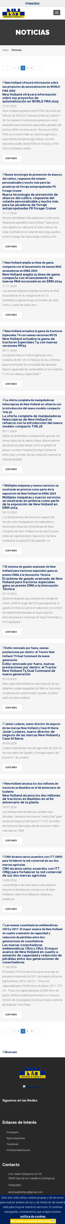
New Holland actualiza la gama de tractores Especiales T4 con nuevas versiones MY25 (29, 342)
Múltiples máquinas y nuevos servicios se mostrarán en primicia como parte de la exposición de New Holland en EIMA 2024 (31, 502)
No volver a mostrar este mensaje (33, 1221)
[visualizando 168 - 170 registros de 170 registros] (9, 68)
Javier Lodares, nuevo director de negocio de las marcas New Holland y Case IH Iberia (31, 735)
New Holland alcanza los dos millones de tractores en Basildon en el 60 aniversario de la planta (31, 799)
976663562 (32, 3)
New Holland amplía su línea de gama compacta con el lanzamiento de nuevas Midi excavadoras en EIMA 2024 (32, 278)
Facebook (12, 1144)
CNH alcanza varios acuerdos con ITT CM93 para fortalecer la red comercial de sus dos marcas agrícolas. (31, 872)
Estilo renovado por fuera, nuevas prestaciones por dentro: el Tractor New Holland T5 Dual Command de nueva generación (29, 669)
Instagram (12, 1132)
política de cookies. (33, 1216)
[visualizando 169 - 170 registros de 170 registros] (41, 68)
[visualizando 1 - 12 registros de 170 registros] (4, 68)
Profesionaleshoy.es (18, 1150)
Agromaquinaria (15, 1138)
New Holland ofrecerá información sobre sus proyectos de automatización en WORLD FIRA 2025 (30, 98)
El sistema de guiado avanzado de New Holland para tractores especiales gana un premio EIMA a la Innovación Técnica (32, 584)
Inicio (5, 50)
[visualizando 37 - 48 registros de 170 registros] (36, 68)
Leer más (11, 158)
